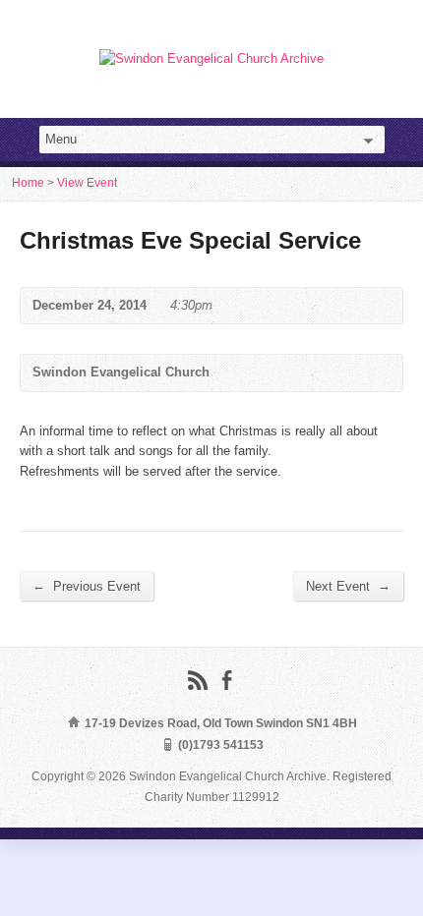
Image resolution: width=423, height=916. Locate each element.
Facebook (226, 679)
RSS (197, 679)
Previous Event (86, 586)
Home (28, 183)
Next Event (348, 586)
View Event (87, 183)
